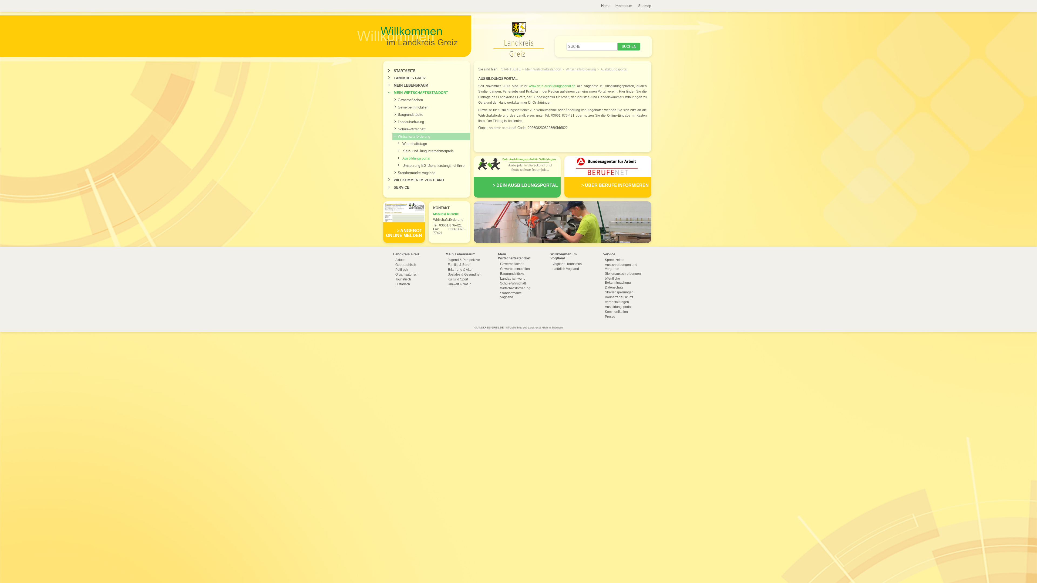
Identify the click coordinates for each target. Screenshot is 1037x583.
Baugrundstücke (410, 115)
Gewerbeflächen (410, 100)
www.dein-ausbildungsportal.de (552, 86)
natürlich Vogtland (566, 269)
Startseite (405, 71)
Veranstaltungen (617, 302)
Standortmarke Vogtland (416, 173)
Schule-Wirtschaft (412, 129)
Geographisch (405, 265)
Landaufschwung (411, 122)
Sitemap (644, 6)
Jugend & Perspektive (464, 260)
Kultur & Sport (458, 279)
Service (401, 187)
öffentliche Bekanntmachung (618, 280)
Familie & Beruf (459, 265)
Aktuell (400, 260)
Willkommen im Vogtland (419, 180)
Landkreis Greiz (410, 78)
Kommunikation (616, 312)
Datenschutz (614, 287)
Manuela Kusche (446, 214)
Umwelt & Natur (459, 284)
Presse (610, 316)
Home (605, 6)
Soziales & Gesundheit (464, 274)
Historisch (402, 284)
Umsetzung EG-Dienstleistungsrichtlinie (433, 166)
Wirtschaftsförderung (414, 136)
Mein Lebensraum (411, 85)
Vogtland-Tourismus (567, 264)
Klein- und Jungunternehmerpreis (428, 151)
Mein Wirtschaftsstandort (421, 93)
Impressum (623, 6)
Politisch (401, 270)
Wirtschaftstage (414, 144)
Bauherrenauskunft (619, 297)
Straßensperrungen (619, 292)
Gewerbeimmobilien (413, 107)
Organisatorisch (407, 274)
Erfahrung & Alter (460, 270)
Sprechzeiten (614, 260)
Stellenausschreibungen (623, 274)
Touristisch (403, 279)
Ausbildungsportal (416, 158)
